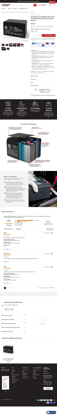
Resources (33, 79)
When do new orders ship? (7, 319)
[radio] (28, 220)
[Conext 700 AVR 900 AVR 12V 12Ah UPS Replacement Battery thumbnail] (3, 45)
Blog (12, 373)
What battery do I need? (7, 331)
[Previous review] (5, 375)
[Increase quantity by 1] (39, 35)
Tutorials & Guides (15, 379)
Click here (53, 95)
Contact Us (15, 8)
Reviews (13, 371)
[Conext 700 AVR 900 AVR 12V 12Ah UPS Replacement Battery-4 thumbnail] (15, 45)
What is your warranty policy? (8, 323)
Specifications (34, 76)
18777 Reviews (10, 225)
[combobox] (23, 5)
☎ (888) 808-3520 (23, 8)
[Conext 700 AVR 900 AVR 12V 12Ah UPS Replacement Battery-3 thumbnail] (11, 45)
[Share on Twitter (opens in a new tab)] (9, 249)
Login (23, 371)
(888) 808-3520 (42, 90)
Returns (34, 373)
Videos (13, 382)
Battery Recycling (36, 374)
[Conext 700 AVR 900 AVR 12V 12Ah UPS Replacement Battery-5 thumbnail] (18, 45)
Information (34, 50)
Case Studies (14, 381)
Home (2, 12)
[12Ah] (32, 32)
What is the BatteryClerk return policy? (10, 327)
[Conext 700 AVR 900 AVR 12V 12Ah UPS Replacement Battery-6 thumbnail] (22, 45)
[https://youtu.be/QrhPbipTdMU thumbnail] (3, 48)
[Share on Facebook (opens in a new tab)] (7, 249)
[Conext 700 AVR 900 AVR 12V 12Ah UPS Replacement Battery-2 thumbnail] (7, 45)
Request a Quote (36, 369)
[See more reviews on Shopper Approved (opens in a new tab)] (11, 249)
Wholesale (10, 8)
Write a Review (50, 229)
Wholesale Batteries (15, 374)
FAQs (32, 82)
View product (8, 350)
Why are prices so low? (6, 315)
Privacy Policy (24, 376)
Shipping (34, 371)
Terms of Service (25, 377)
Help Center (35, 377)
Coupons (13, 377)
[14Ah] (36, 32)
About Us (13, 369)
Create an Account (25, 369)
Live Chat (49, 90)
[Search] (35, 5)
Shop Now (3, 8)
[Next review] (5, 391)
